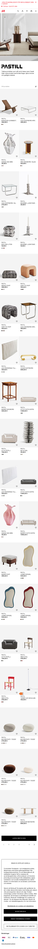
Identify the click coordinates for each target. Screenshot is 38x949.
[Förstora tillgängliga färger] (2, 124)
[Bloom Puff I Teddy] (9, 721)
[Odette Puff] (28, 268)
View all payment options (8, 943)
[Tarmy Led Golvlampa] (28, 680)
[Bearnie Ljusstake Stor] (28, 185)
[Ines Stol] (28, 639)
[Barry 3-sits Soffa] (28, 515)
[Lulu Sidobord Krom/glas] (28, 309)
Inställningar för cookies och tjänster (20, 926)
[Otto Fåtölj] (9, 433)
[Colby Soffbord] (28, 350)
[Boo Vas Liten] (9, 227)
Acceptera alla (20, 911)
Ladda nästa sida (19, 838)
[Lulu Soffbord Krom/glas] (28, 103)
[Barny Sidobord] (9, 392)
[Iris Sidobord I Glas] (28, 144)
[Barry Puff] (9, 556)
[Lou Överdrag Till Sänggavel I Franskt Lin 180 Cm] (9, 350)
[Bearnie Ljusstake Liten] (28, 227)
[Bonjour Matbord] (28, 804)
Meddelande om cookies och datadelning (20, 906)
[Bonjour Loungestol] (9, 103)
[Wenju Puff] (9, 268)
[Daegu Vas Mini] (9, 144)
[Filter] (35, 86)
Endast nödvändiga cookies (20, 919)
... (24, 844)
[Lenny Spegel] (28, 556)
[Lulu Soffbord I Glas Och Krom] (9, 185)
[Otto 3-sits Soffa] (28, 392)
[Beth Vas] (28, 433)
